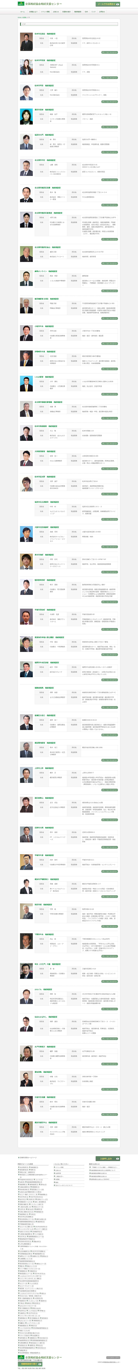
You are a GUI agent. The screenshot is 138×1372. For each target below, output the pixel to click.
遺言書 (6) (45, 1318)
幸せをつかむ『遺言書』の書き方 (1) (30, 1296)
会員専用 (58, 1173)
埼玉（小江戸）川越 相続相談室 (48, 964)
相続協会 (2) (39, 1212)
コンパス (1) (39, 1179)
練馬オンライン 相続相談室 (46, 271)
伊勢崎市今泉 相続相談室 (45, 352)
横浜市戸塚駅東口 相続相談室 (47, 879)
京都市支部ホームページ (28, 1157)
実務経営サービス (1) (26, 1202)
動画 (57, 1182)
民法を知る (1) (41, 1348)
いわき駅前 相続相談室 (44, 377)
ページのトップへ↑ (113, 1357)
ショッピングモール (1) (27, 1229)
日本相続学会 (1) (37, 1231)
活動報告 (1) (33, 1338)
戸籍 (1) (22, 1303)
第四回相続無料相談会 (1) (39, 1340)
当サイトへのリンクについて (64, 1185)
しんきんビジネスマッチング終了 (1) (30, 1276)
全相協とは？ (33, 11)
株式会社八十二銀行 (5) (38, 1343)
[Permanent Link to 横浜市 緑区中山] (26, 1137)
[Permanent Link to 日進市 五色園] (26, 1111)
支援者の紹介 (66, 11)
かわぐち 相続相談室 (43, 989)
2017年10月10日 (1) (37, 1197)
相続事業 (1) (23, 1184)
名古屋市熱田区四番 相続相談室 (48, 188)
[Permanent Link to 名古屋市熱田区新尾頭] (26, 227)
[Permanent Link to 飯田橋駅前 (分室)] (26, 313)
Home (19, 17)
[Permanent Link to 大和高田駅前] (26, 465)
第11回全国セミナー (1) (27, 1219)
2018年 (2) (31, 1199)
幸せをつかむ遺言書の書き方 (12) (29, 1333)
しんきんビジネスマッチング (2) (29, 1293)
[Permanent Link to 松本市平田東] (26, 74)
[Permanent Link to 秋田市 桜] (26, 918)
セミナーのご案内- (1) (26, 1226)
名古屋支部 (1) (24, 1167)
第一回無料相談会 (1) (26, 1298)
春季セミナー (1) (25, 1256)
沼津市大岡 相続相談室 (44, 828)
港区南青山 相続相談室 (44, 798)
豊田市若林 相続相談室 (44, 110)
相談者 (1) (43, 1301)
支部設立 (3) (23, 1345)
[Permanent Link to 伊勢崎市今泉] (26, 366)
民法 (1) (40, 1345)
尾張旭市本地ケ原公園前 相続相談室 (49, 637)
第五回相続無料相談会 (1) (40, 1328)
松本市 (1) (23, 1310)
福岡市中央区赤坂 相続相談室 (47, 662)
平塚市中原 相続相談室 (44, 855)
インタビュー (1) (33, 1301)
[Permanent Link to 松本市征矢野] (26, 491)
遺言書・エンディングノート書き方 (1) (31, 1288)
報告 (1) (43, 1293)
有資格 (24, 17)
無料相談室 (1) (34, 1184)
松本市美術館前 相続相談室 (46, 426)
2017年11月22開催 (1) (26, 1216)
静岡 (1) (29, 1303)
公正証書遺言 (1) (25, 1251)
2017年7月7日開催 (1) (38, 1251)
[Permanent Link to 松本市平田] (26, 100)
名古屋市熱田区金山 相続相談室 (48, 247)
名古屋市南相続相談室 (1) (27, 1348)
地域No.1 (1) (36, 1256)
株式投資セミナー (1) (26, 1273)
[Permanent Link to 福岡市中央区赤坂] (26, 677)
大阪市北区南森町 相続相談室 (47, 527)
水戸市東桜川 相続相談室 (45, 1047)
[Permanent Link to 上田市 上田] (26, 782)
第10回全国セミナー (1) (27, 1263)
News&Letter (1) (24, 1189)
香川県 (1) (37, 1303)
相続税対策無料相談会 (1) (27, 1261)
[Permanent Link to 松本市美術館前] (26, 440)
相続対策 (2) (41, 1221)
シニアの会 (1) (32, 1310)
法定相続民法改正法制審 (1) (28, 1291)
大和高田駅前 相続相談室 (45, 451)
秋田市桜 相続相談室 (43, 904)
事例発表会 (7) (38, 1320)
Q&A (86, 11)
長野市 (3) (39, 1209)
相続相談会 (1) (24, 1325)
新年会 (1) (43, 1184)
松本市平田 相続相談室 (44, 85)
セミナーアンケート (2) (27, 1286)
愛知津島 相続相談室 (43, 1072)
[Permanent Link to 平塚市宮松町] (26, 624)
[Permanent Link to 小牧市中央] (26, 340)
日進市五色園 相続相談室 (45, 1097)
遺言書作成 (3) (24, 1170)
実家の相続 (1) (24, 1204)
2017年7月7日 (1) (40, 1273)
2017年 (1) (23, 1236)
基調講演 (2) (23, 1271)
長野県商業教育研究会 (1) (27, 1221)
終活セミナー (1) (38, 1207)
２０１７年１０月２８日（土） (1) (30, 1315)
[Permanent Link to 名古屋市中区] (26, 175)
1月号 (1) (22, 1209)
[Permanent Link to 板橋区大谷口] (26, 729)
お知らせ (56, 11)
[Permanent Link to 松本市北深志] (26, 50)
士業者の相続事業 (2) (26, 1234)
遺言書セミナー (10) (38, 1189)
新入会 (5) (31, 1209)
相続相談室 (77, 11)
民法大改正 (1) (43, 1338)
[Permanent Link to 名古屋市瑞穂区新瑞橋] (26, 416)
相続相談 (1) (34, 1167)
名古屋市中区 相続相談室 (45, 160)
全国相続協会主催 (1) (26, 1254)
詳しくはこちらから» (109, 52)
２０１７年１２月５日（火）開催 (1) (30, 1278)
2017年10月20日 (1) (41, 1226)
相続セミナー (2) (41, 1263)
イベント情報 (45, 11)
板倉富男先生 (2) (25, 1340)
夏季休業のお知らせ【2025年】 (100, 1179)
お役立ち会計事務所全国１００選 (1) (30, 1192)
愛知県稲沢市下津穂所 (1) (27, 1239)
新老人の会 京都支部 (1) (27, 1172)
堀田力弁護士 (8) (41, 1219)
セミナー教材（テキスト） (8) (28, 1194)
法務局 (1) (23, 1313)
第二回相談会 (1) (25, 1308)
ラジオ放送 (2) (39, 1234)
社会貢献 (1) (35, 1335)
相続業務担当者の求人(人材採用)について (103, 1170)
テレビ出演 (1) (34, 1283)
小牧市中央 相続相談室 (44, 326)
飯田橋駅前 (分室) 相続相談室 (47, 299)
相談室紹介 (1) (24, 1214)
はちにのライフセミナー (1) (28, 1306)
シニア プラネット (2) (33, 1323)
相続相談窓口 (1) (40, 1254)
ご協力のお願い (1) (25, 1207)
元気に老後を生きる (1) (27, 1212)
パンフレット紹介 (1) (37, 1204)
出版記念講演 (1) (25, 1187)
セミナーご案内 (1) (41, 1229)
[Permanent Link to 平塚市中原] (26, 869)
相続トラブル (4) (25, 1330)
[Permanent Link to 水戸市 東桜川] (26, 1061)
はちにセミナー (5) (25, 1320)
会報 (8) (22, 1182)
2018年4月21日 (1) (25, 1241)
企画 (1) (33, 1214)
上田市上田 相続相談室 (44, 768)
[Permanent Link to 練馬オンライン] (26, 285)
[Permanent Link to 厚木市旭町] (26, 569)
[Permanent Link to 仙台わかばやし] (26, 1031)
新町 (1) (33, 1170)
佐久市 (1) (23, 1199)
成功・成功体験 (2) (40, 1202)
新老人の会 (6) (36, 1308)
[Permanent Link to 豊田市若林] (26, 124)
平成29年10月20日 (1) (26, 1179)
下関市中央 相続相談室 (44, 934)
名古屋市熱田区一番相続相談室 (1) (30, 1353)
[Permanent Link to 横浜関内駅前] (26, 757)
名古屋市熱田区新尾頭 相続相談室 (48, 213)
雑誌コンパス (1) (32, 1266)
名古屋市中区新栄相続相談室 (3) (29, 1281)
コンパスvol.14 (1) (25, 1328)
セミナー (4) (23, 1283)
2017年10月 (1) (32, 1313)
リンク (93, 11)
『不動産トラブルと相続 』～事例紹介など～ (104, 1167)
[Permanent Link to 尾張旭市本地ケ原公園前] (26, 651)
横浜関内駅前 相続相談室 (45, 743)
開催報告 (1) (35, 1187)
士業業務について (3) (26, 1258)
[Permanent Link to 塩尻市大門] (26, 149)
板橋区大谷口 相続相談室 (45, 715)
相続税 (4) (23, 1301)
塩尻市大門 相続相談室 (44, 135)
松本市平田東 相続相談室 (45, 60)
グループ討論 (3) (25, 1335)
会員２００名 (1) (25, 1231)
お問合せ (102, 11)
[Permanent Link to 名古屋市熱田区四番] (26, 202)
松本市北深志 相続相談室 (45, 34)
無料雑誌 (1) (23, 1318)
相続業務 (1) (43, 1194)
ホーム (22, 11)
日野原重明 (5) (24, 1343)
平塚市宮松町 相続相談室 (45, 610)
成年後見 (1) (23, 1338)
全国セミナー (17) (42, 1199)
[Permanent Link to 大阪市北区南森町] (26, 541)
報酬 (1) (22, 1323)
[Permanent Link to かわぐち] (26, 1003)
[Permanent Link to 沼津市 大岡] (26, 842)
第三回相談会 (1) (34, 1318)
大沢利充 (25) (39, 1298)
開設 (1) (22, 1266)
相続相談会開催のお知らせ (99, 1173)
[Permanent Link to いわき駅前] (26, 391)
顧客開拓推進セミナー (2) (36, 1236)
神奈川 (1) (34, 1325)
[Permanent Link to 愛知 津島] (26, 1086)
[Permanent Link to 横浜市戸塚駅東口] (26, 893)
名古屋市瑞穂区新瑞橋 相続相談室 (48, 402)
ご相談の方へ (59, 1176)
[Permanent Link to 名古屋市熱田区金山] (26, 261)
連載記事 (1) (23, 1350)
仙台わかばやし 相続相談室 (46, 1017)
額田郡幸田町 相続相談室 (45, 580)
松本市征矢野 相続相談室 (45, 477)
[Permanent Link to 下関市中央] (26, 948)
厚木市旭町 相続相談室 (44, 555)
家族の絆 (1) (37, 1241)
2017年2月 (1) (24, 1197)
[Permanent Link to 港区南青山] (26, 812)
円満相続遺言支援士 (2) (27, 1224)
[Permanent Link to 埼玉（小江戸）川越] (26, 978)
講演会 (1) (45, 1256)
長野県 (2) (32, 1345)
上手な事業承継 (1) (25, 1244)
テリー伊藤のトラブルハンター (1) (30, 1268)
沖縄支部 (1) (33, 1271)
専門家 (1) (42, 1310)
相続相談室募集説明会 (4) (34, 1182)
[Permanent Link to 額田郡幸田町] (26, 594)
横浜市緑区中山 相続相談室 (46, 1122)
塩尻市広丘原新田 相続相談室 (47, 502)
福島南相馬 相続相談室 (44, 688)
